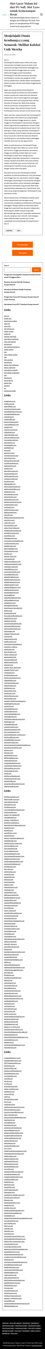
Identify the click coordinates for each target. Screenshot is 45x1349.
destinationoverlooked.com (14, 1280)
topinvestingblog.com (12, 864)
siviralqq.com (9, 1234)
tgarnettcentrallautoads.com (15, 825)
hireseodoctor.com (11, 551)
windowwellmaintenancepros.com (17, 1303)
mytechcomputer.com (12, 779)
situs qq (7, 324)
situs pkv (7, 326)
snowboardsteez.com (12, 1174)
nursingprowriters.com (12, 1247)
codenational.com (10, 760)
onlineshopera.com (11, 455)
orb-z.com (8, 1148)
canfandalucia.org (10, 711)
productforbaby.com (11, 1146)
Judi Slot (9, 230)
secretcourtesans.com (12, 409)
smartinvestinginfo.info (13, 623)
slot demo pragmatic (11, 373)
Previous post (22, 245)
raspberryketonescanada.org (15, 701)
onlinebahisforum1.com (13, 412)
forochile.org (9, 908)
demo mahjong (9, 367)
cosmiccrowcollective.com (13, 1112)
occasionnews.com (11, 1290)
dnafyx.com (8, 468)
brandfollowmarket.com (13, 1265)
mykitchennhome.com (12, 991)
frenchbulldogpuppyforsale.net (15, 1032)
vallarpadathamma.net (12, 1138)
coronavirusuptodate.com (13, 541)
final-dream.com (10, 652)
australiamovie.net (11, 802)
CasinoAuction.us (10, 985)
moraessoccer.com (11, 905)
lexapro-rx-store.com (12, 1027)
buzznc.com (8, 750)
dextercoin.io (9, 1042)
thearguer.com (9, 1192)
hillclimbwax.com (10, 1285)
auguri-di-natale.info (12, 815)
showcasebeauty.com (12, 854)
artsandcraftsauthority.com (14, 784)
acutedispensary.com (12, 1252)
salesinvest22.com (11, 662)
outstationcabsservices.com (14, 719)
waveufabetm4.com (11, 592)
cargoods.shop (9, 1104)
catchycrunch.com (11, 430)
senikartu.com (9, 1091)
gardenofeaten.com (11, 1166)
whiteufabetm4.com (11, 600)
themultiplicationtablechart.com (16, 1037)
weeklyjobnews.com (11, 1267)
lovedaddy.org (9, 1215)
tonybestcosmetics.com (13, 747)
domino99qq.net (10, 1068)
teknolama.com (10, 1143)
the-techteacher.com (12, 732)
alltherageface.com (11, 758)
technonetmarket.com (12, 629)
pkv (5, 352)
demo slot (7, 383)
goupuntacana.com (11, 422)
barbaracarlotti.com (11, 1019)
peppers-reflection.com (13, 1298)
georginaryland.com (11, 954)
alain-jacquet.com (10, 1115)
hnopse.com (8, 1288)
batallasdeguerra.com (12, 897)
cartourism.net (9, 1011)
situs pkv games (10, 342)
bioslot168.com (10, 781)
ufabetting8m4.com (11, 577)
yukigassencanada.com (12, 530)
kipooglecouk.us (10, 988)
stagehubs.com (9, 401)
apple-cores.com (10, 1014)
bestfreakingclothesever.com (15, 1239)
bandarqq (26, 1323)
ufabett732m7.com (11, 670)
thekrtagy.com (9, 722)
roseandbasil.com (10, 957)
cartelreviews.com (11, 505)
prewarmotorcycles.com (13, 843)
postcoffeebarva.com (12, 1130)
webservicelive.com (11, 786)
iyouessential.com (10, 474)
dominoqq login (10, 391)
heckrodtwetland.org (12, 965)
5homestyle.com (10, 1047)
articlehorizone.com (11, 533)
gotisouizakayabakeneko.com (15, 1117)
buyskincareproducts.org (13, 1029)
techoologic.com (10, 698)
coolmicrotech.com (11, 727)
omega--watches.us (11, 820)
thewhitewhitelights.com (13, 960)
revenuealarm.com (11, 771)
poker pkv (7, 318)
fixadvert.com (9, 828)
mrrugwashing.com (11, 1221)
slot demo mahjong (11, 339)
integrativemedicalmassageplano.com (18, 1218)
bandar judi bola (10, 336)
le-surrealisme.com (11, 851)
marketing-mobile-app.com (14, 1195)
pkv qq (6, 316)
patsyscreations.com (11, 437)
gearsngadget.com (11, 548)
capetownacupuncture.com (14, 1107)
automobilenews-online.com (14, 735)
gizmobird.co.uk (10, 804)
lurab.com (7, 773)
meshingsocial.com (11, 1190)
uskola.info (8, 636)
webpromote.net (10, 941)
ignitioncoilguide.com (12, 776)
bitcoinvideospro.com (12, 1110)
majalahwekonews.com (12, 1060)
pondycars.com (9, 693)
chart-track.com (10, 910)
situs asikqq (8, 360)
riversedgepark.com (11, 424)
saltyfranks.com (10, 872)
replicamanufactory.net (12, 564)
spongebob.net (9, 1122)
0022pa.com (8, 879)
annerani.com (9, 874)
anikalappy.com (10, 603)
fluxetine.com (9, 975)
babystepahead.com (11, 1278)
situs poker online (10, 355)
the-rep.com (8, 869)
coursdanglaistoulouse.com (14, 810)
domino (7, 386)
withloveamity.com (11, 476)
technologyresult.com (12, 486)
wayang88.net (9, 595)
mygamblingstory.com (12, 1058)
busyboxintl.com (10, 1125)
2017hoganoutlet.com (12, 1063)
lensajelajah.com (10, 445)
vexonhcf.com (9, 835)
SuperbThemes (37, 1345)
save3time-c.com (10, 833)
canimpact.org (9, 1006)
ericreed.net (8, 972)
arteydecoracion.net (11, 947)
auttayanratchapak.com (13, 1128)
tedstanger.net (9, 631)
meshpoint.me (9, 1120)
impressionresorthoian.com (14, 1236)
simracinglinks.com (11, 846)
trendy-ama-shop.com (12, 667)
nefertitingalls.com (11, 435)
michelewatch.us (10, 817)
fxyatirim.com (9, 481)
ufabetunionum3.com (12, 579)
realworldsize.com (11, 1141)
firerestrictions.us (10, 926)
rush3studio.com (10, 1076)
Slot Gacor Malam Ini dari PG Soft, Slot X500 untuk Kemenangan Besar (24, 9)
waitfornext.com (10, 642)
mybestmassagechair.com (13, 970)
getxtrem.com (9, 1184)
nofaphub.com (9, 432)
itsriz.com (7, 1102)
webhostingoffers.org (12, 489)
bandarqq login (8, 1331)
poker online (8, 331)
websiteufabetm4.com (12, 598)
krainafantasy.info (10, 1086)
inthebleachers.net (11, 1024)
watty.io (7, 1097)
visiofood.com (9, 673)
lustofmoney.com (10, 1293)
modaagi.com (9, 890)
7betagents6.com (10, 538)
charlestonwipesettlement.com (15, 1262)
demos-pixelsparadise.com (14, 838)
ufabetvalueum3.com (12, 582)
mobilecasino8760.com (12, 978)
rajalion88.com (9, 419)
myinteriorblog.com (11, 683)
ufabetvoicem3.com (11, 590)
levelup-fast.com (10, 556)
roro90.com (8, 1079)
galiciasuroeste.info (11, 895)
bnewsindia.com (10, 685)
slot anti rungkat (34, 1328)
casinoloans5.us (10, 983)
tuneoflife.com (9, 1301)
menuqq (5, 1323)
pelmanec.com (9, 1066)
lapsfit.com (8, 554)
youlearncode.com (11, 479)
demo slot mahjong (11, 365)
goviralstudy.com (10, 1009)
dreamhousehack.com (12, 729)
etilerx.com (8, 611)
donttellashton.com (11, 1073)
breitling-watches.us (11, 823)
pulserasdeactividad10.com (14, 1016)
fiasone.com (8, 1200)
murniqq (18, 1331)
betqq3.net (8, 980)
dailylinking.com (10, 466)
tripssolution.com (10, 525)
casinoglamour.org (11, 1040)
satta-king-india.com (12, 528)
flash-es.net (8, 1226)
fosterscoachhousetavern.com (15, 1151)
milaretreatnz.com (11, 887)
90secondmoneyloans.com (14, 517)
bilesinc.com (8, 885)
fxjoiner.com (8, 753)
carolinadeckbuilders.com (13, 861)
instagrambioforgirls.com (13, 1177)
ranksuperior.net (10, 1275)
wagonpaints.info (10, 639)
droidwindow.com (11, 675)
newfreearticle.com (11, 1161)
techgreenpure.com (11, 499)
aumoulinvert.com (11, 993)
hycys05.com (9, 1169)
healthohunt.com (10, 618)
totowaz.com (9, 1259)
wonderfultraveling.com (13, 913)
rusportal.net (9, 1094)
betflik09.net (9, 448)
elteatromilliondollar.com (13, 1133)
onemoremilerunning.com (13, 1172)
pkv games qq (9, 329)
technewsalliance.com (12, 626)
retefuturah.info (10, 621)
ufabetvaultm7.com (11, 585)
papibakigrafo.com (11, 1001)
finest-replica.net (10, 654)
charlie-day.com (10, 1208)
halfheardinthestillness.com (14, 967)
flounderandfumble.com (13, 616)
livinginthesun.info (11, 1099)
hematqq (25, 1331)
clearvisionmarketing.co (13, 644)
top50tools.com (10, 866)
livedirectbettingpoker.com (14, 1210)
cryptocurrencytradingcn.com (15, 1257)
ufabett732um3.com (11, 634)
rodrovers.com (9, 523)
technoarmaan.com (11, 742)
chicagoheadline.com (12, 414)
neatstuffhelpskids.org (12, 903)
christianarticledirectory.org (14, 1045)
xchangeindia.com (10, 724)
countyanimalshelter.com (13, 1270)
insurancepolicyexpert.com (14, 856)
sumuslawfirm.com (11, 1244)
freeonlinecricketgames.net (14, 921)
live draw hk (8, 380)
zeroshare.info (9, 882)
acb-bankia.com (10, 1223)
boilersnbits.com (10, 1156)
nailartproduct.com (11, 510)
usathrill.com (9, 706)
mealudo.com (9, 1205)
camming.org (9, 417)
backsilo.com (9, 1231)
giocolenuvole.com (11, 471)
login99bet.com (10, 406)
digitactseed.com (10, 512)
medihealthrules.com (12, 704)
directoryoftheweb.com (13, 1071)
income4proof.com (11, 440)
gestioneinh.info (10, 657)
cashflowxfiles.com (11, 1179)
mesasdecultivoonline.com (14, 1153)
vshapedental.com (11, 709)
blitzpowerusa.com (11, 1164)
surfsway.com (9, 507)
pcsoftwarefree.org (11, 463)
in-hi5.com (8, 1084)
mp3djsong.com (10, 807)
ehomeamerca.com (11, 494)
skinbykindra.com (10, 755)
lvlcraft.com (8, 515)
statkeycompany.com (12, 859)
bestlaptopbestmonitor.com (14, 952)
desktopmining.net (11, 1022)
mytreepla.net (9, 559)
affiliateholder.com (11, 1306)
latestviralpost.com (11, 1159)
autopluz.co (8, 830)
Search (6, 265)
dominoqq (8, 344)
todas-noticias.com (11, 1089)
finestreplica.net (10, 613)
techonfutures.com (11, 696)
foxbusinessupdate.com (13, 1213)
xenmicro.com (9, 453)
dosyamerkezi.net (10, 848)
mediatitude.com (10, 841)
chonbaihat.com (10, 936)
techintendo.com (10, 497)
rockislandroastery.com (13, 766)
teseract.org (8, 665)
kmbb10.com (9, 1182)
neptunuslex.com (10, 812)
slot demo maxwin (11, 370)
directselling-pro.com (12, 768)
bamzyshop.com (10, 691)
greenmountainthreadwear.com (16, 1249)
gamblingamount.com (12, 1283)
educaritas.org (9, 443)
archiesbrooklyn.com (12, 929)
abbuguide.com (10, 484)
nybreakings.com (10, 716)
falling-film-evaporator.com (14, 1241)
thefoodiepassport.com (13, 996)
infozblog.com (9, 934)
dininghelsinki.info (11, 605)
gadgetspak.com (10, 546)
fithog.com (8, 949)
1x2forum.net (9, 404)
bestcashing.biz (10, 923)
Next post (22, 253)
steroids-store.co (10, 944)
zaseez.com (8, 427)
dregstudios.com (10, 900)
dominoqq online (10, 321)
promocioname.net (11, 916)
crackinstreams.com (11, 543)
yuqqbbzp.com (9, 536)
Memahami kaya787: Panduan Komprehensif (21, 304)
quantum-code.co (10, 647)
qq (5, 388)
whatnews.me (9, 649)
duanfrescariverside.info (13, 608)
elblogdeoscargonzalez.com (14, 939)
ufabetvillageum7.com (12, 587)
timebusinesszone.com (12, 1296)
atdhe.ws (7, 962)
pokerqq (7, 334)
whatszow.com (9, 492)
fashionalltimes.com (11, 737)
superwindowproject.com (13, 998)
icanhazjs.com (9, 1003)
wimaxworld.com (10, 918)
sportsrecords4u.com (12, 572)
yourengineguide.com (12, 714)
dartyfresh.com (9, 458)
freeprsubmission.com (12, 678)
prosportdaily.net (10, 660)
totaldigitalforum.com (12, 740)
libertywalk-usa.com (11, 799)
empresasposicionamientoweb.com (17, 745)
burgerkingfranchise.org (13, 1135)
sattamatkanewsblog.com (13, 1254)
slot (18, 230)
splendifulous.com (11, 569)
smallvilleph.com (10, 892)
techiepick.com (9, 688)
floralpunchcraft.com (12, 1197)
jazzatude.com (9, 877)
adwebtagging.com (11, 1272)
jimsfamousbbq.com (11, 797)
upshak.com (8, 1228)
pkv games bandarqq (12, 347)
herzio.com (8, 1081)
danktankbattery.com (12, 1203)
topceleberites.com (11, 574)
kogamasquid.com (11, 1034)
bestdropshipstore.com (13, 502)
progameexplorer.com (12, 763)
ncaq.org (7, 450)
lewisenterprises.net (11, 461)
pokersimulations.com (12, 561)
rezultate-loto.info (11, 567)
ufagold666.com (10, 680)
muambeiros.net (10, 931)
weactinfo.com (9, 1187)
